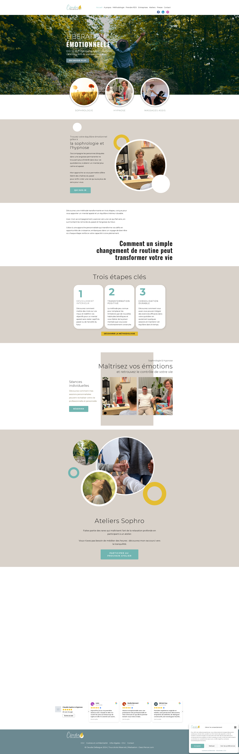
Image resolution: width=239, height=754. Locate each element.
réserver (78, 409)
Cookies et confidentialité (208, 750)
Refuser (212, 746)
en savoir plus (77, 60)
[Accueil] (74, 7)
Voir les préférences (227, 746)
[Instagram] (167, 12)
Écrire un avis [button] (68, 716)
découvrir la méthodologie (119, 334)
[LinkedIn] (163, 12)
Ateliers (152, 7)
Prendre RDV (131, 7)
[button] (235, 727)
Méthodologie (118, 7)
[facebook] (158, 12)
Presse (160, 7)
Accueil (99, 7)
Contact (167, 7)
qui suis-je (80, 190)
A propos (107, 7)
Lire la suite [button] (94, 719)
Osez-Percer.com (146, 747)
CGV (82, 743)
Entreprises (143, 7)
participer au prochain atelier (119, 554)
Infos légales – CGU (221, 750)
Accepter (197, 746)
